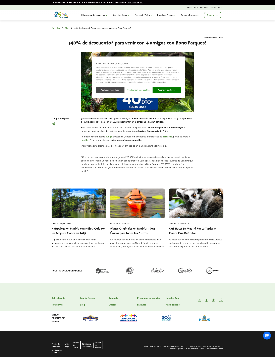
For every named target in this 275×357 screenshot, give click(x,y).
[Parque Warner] (91, 317)
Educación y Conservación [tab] (93, 15)
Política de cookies (98, 345)
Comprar (210, 15)
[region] (138, 77)
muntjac (85, 140)
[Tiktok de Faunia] (213, 300)
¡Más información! (135, 2)
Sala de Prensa (87, 297)
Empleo (112, 304)
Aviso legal (67, 345)
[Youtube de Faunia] (221, 300)
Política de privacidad (56, 345)
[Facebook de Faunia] (206, 300)
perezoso (167, 136)
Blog (220, 7)
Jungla (109, 136)
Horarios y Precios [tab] (165, 15)
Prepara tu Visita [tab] (142, 15)
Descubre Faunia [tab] (119, 15)
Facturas (141, 304)
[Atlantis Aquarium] (204, 317)
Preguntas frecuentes (148, 297)
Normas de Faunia (76, 345)
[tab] (212, 15)
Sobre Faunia (58, 297)
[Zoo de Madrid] (166, 317)
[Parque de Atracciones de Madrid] (128, 317)
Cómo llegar (193, 7)
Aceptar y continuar (166, 90)
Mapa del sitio (173, 304)
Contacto (204, 7)
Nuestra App (172, 297)
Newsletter (57, 304)
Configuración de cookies (57, 351)
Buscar (213, 7)
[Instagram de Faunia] (199, 300)
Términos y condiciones (87, 345)
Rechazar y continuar (110, 90)
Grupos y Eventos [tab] (189, 15)
